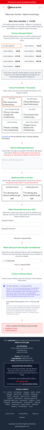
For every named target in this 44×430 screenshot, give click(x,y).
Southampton (28, 402)
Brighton (32, 400)
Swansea (37, 402)
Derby (38, 400)
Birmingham (18, 392)
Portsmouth (16, 404)
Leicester (16, 396)
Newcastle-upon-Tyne (11, 400)
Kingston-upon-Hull (30, 398)
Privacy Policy (23, 414)
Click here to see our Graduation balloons (22, 2)
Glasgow (26, 392)
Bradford (34, 396)
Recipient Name (8, 220)
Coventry (10, 398)
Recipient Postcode (9, 229)
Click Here (5, 136)
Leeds (33, 392)
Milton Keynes (25, 404)
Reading (14, 406)
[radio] (22, 291)
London (9, 392)
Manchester (18, 394)
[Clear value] (40, 260)
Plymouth (7, 402)
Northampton (22, 406)
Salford (8, 404)
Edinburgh (34, 394)
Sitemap (22, 417)
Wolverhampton (17, 402)
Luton (31, 406)
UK (4, 392)
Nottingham (18, 398)
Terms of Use (10, 414)
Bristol (38, 392)
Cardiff (9, 396)
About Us (35, 414)
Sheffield (26, 394)
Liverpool (9, 394)
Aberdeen (35, 404)
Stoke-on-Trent (25, 396)
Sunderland (23, 400)
